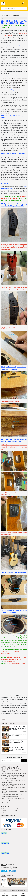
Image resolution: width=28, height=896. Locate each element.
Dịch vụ (16, 810)
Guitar (16, 806)
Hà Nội (19, 12)
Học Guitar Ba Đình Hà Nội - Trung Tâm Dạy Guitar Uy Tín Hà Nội (17, 749)
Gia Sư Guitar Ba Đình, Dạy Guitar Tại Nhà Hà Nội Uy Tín (16, 741)
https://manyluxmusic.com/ (16, 663)
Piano (4, 808)
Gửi (24, 760)
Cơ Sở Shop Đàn (13, 12)
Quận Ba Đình (24, 12)
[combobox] (14, 8)
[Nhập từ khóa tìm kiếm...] (14, 8)
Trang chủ (3, 12)
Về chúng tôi (6, 806)
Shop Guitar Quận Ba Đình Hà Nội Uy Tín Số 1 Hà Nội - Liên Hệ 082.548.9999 (17, 728)
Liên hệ (4, 812)
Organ (16, 808)
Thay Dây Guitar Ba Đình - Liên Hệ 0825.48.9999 (17, 734)
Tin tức (7, 12)
